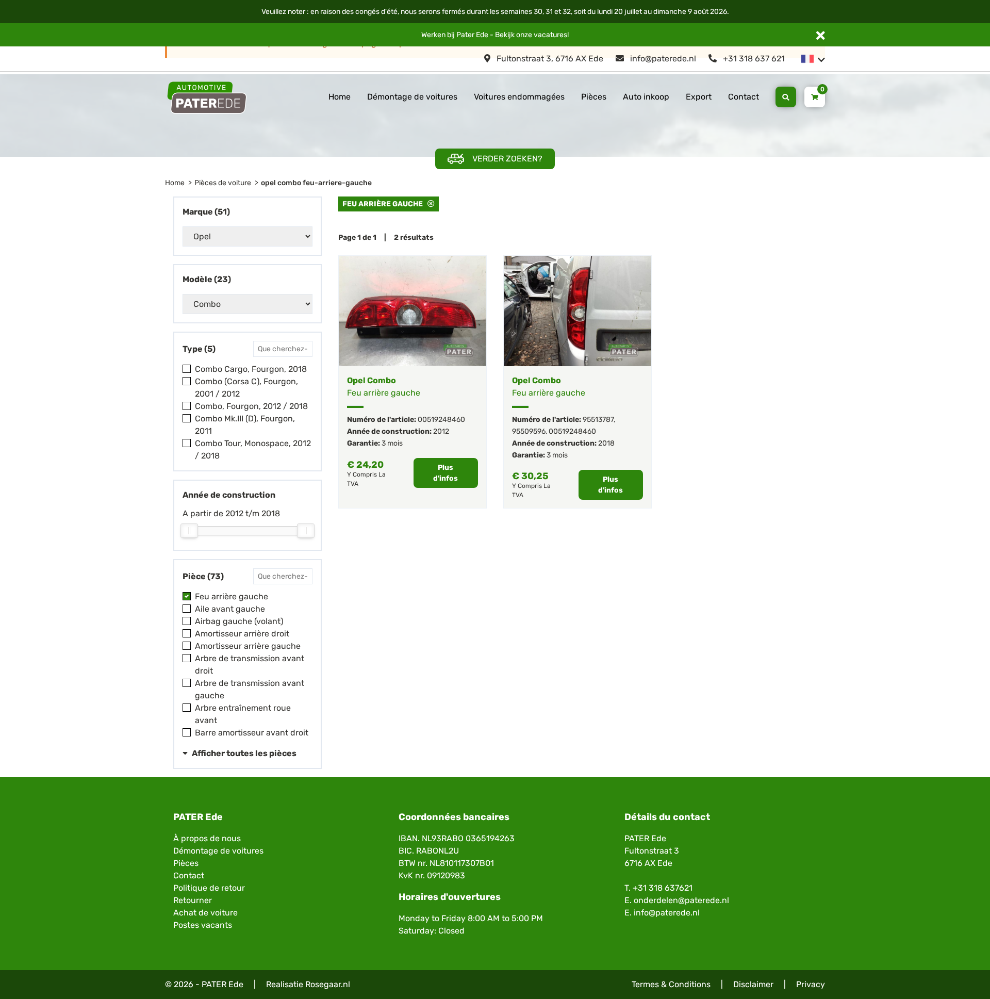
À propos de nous (207, 838)
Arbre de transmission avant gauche (249, 689)
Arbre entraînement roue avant (243, 714)
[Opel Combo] (412, 311)
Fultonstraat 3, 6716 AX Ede (548, 58)
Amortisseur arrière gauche (248, 646)
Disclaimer (753, 984)
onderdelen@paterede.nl (681, 900)
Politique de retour (209, 888)
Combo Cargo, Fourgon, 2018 (251, 369)
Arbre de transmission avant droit (249, 664)
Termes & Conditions (671, 984)
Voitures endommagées (519, 97)
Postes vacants (202, 925)
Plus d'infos (445, 473)
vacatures (550, 34)
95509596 (529, 431)
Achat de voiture (205, 913)
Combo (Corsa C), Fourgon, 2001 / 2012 (246, 387)
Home (339, 97)
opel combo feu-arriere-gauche (316, 182)
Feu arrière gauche (231, 596)
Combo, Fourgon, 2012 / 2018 (251, 406)
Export (699, 97)
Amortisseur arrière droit (242, 633)
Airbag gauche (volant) (239, 621)
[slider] (189, 530)
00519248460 (441, 419)
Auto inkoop (646, 97)
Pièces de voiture (222, 182)
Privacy (810, 984)
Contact (743, 97)
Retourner (192, 900)
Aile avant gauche (230, 609)
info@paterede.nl (662, 58)
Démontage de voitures (412, 97)
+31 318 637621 (662, 888)
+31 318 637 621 (753, 58)
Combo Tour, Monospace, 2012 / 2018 (253, 449)
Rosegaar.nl (327, 984)
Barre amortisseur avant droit (251, 733)
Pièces (593, 97)
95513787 (598, 419)
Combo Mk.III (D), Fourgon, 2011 (245, 425)
